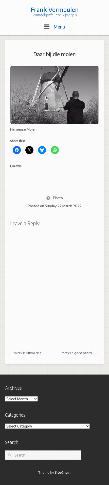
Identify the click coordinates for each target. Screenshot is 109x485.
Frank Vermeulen (55, 9)
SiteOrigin (62, 472)
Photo (58, 198)
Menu (59, 27)
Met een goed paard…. (79, 353)
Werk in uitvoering (27, 353)
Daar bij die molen (54, 54)
